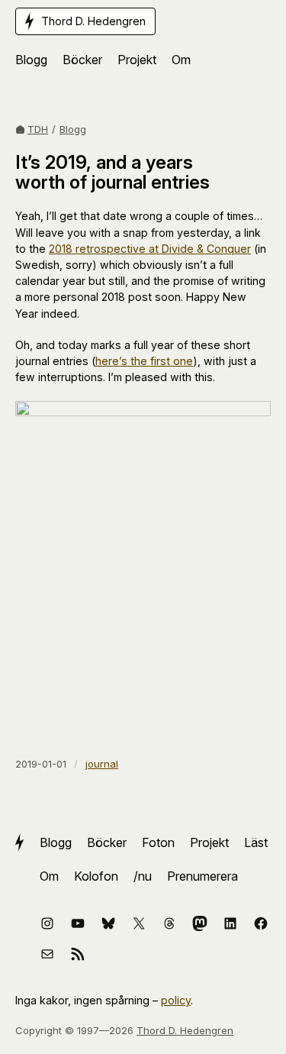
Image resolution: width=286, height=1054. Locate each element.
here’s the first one (144, 360)
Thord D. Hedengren (185, 1030)
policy (176, 1000)
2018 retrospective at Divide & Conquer (150, 248)
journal (101, 764)
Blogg (72, 129)
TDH (37, 129)
